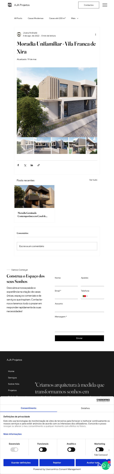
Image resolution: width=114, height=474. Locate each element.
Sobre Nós (13, 383)
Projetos (12, 390)
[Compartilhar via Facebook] (18, 165)
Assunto (59, 303)
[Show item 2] (42, 145)
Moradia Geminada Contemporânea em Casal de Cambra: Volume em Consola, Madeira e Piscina (32, 214)
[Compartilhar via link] (38, 165)
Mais (73, 18)
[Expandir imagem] (57, 102)
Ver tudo (93, 180)
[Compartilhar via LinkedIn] (31, 165)
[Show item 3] (60, 145)
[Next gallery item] (94, 102)
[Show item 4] (77, 145)
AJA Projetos (22, 5)
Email (58, 291)
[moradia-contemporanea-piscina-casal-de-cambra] (34, 196)
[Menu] (104, 5)
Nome (58, 278)
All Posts (18, 18)
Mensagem (61, 316)
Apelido (84, 278)
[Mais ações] (95, 34)
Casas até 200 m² (57, 18)
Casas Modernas (36, 18)
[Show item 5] (94, 145)
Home (11, 371)
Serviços (12, 377)
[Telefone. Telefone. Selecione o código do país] (85, 296)
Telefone (85, 291)
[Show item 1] (25, 145)
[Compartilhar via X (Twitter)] (25, 165)
